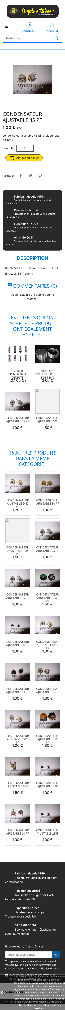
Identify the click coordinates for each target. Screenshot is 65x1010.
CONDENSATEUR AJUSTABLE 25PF (47, 831)
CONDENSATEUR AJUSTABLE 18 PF (17, 643)
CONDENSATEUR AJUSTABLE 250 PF (47, 739)
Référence (11, 268)
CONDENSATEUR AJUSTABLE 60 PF (17, 831)
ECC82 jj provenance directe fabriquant (17, 376)
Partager (20, 175)
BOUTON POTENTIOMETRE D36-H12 (47, 374)
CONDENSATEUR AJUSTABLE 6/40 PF (17, 503)
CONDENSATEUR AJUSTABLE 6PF (17, 784)
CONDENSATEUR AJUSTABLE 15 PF (17, 596)
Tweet (30, 175)
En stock (11, 273)
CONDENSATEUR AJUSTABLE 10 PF (17, 690)
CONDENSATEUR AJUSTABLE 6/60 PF (47, 645)
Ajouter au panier (27, 158)
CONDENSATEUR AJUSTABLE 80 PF (47, 501)
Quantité (8, 148)
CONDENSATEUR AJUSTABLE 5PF (47, 784)
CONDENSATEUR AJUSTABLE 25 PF (17, 419)
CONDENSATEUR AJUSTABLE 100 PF (47, 421)
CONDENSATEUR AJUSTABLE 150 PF (47, 598)
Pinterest (40, 175)
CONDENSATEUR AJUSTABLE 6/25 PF (17, 739)
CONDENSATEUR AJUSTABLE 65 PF (47, 690)
